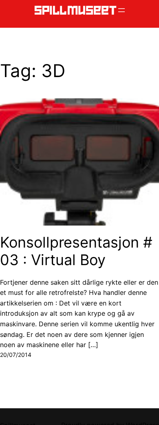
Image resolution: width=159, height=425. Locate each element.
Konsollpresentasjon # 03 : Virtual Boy (76, 251)
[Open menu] (121, 10)
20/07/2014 (15, 354)
